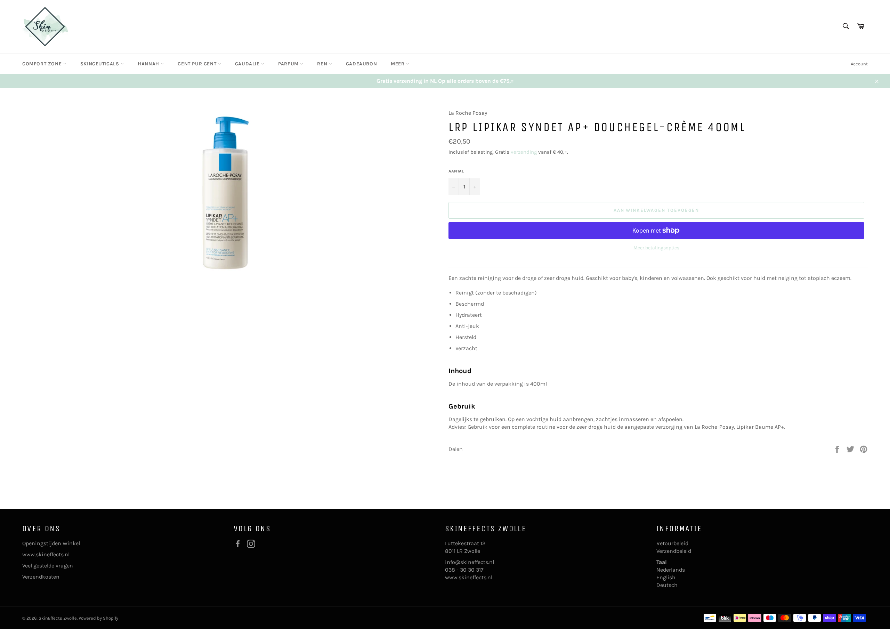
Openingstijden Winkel (51, 543)
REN (323, 64)
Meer (398, 64)
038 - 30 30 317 (464, 569)
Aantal (456, 171)
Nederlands (670, 569)
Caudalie (248, 64)
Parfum (289, 64)
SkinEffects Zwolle (58, 618)
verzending (524, 152)
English (665, 577)
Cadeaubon (361, 64)
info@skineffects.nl (469, 562)
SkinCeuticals (100, 64)
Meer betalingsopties (656, 248)
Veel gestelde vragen (47, 565)
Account (859, 63)
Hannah (149, 64)
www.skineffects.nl (46, 554)
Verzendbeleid (673, 551)
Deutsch (667, 585)
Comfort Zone (42, 64)
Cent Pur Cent (198, 64)
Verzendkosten (40, 576)
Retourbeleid (672, 543)
